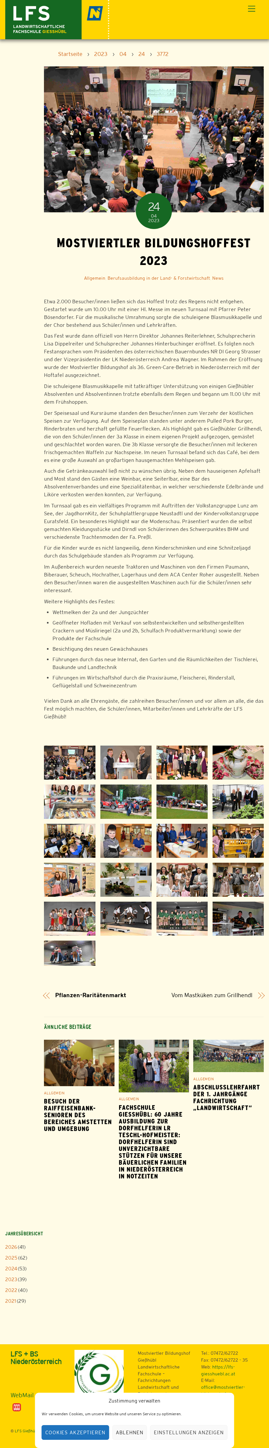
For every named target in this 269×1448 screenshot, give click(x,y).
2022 (11, 1290)
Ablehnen (129, 1432)
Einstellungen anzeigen (189, 1432)
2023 (11, 1279)
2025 (11, 1258)
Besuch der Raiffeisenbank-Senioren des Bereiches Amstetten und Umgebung (78, 1115)
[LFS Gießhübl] (57, 18)
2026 (11, 1247)
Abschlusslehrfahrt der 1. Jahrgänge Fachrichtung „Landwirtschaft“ (226, 1097)
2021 (10, 1301)
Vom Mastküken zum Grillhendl (212, 995)
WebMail (22, 1395)
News (218, 278)
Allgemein (94, 278)
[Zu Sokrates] (16, 1406)
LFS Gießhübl (26, 1431)
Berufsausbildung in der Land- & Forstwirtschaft (159, 278)
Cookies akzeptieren (75, 1432)
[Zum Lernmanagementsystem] (21, 1379)
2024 (11, 1268)
